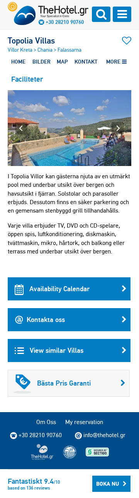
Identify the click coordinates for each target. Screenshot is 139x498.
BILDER (41, 61)
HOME (18, 61)
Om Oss (46, 422)
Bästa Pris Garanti (64, 383)
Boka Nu (107, 483)
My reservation (84, 422)
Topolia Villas (31, 40)
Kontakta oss (46, 319)
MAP (62, 61)
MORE (114, 61)
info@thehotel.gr (104, 435)
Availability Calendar (58, 288)
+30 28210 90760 (65, 21)
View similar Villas (55, 350)
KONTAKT (86, 61)
